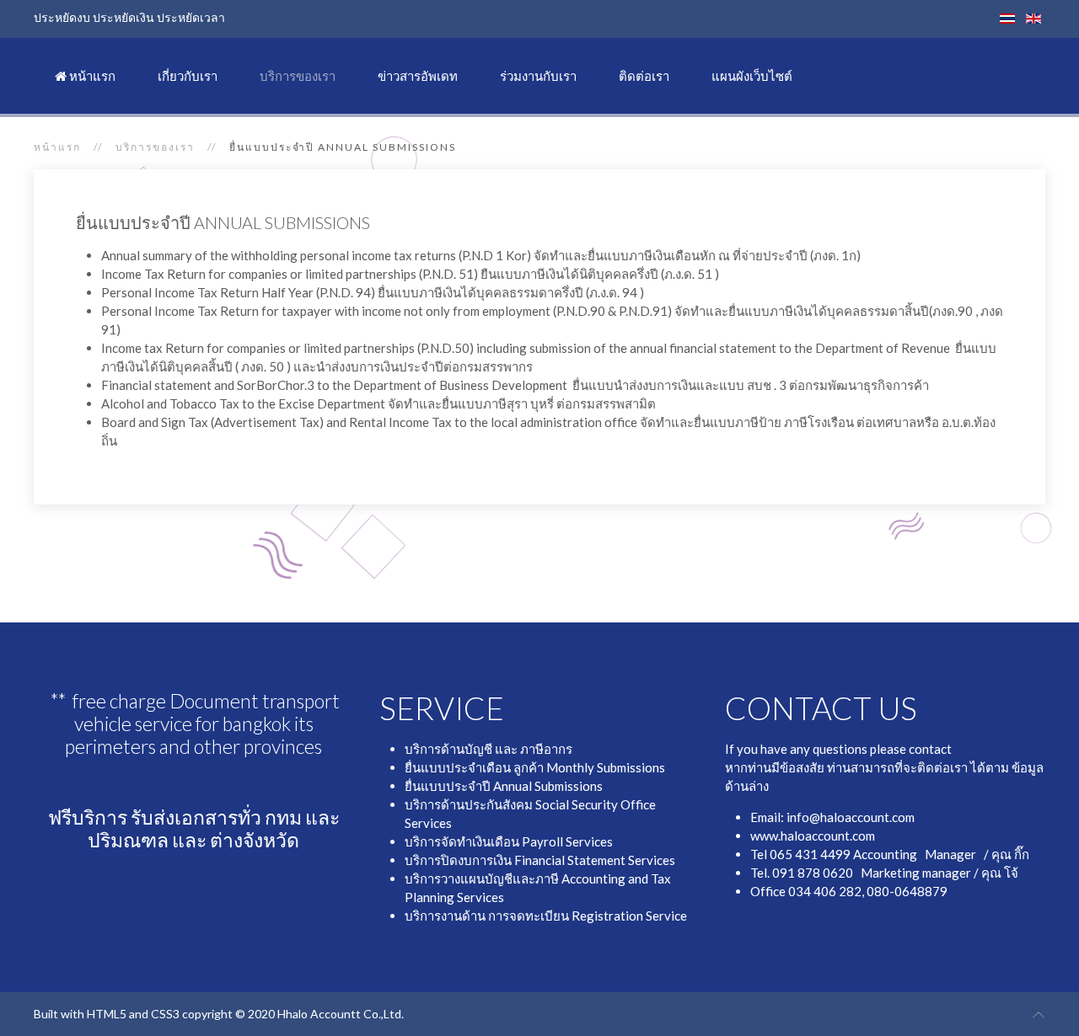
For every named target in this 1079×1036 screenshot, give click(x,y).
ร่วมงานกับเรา (538, 75)
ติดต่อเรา (644, 75)
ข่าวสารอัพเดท (418, 75)
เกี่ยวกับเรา (187, 75)
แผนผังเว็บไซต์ (751, 75)
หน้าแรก (91, 75)
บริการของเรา (298, 75)
